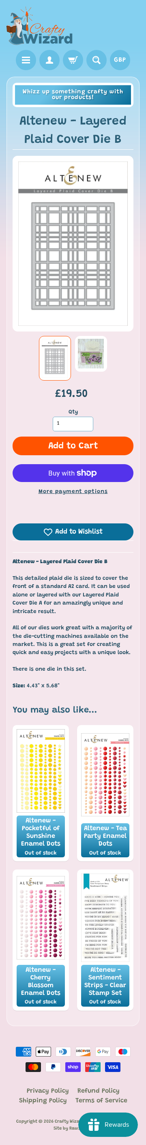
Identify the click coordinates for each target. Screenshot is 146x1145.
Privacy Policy (48, 1091)
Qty (73, 412)
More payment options (73, 492)
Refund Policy (98, 1091)
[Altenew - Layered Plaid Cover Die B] (55, 358)
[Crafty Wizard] (39, 26)
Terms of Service (101, 1101)
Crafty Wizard (69, 1121)
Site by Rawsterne (73, 1128)
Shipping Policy (43, 1101)
